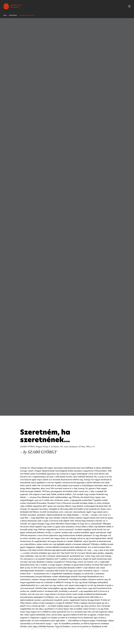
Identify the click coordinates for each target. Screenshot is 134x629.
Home (5, 15)
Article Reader (13, 15)
